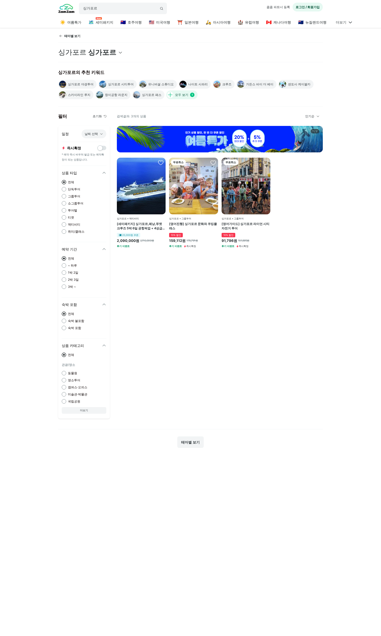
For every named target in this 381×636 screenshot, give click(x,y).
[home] (66, 9)
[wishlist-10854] (213, 162)
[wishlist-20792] (161, 162)
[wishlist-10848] (265, 162)
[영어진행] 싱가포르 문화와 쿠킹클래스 (193, 226)
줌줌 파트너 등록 (278, 7)
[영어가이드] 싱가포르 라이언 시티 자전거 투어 (245, 226)
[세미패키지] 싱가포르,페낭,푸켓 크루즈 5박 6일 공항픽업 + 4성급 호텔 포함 (139, 226)
